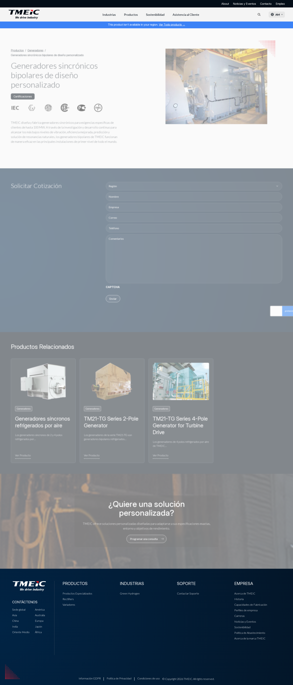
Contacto (266, 3)
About (225, 3)
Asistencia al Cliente (186, 14)
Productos (131, 14)
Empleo (280, 3)
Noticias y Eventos (244, 3)
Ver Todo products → (172, 24)
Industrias (109, 14)
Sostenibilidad (155, 14)
